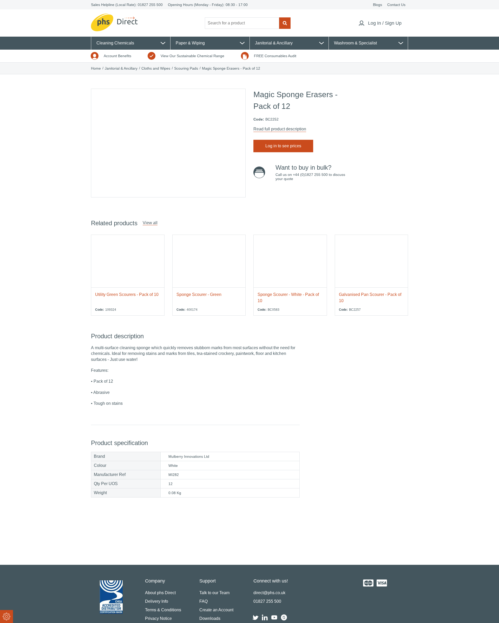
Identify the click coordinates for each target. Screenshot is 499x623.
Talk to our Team (214, 593)
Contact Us (396, 5)
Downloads (209, 618)
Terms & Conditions (163, 610)
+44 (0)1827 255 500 (310, 175)
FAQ (203, 601)
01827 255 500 (150, 5)
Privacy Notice (158, 618)
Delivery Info (156, 601)
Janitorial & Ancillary (274, 43)
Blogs (377, 5)
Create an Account (216, 610)
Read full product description (279, 129)
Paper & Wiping (190, 43)
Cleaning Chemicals (115, 43)
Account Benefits (117, 56)
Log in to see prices (283, 146)
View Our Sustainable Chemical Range (192, 56)
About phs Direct (160, 593)
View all (150, 223)
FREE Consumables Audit (275, 56)
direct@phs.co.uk (269, 593)
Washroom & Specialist (355, 43)
